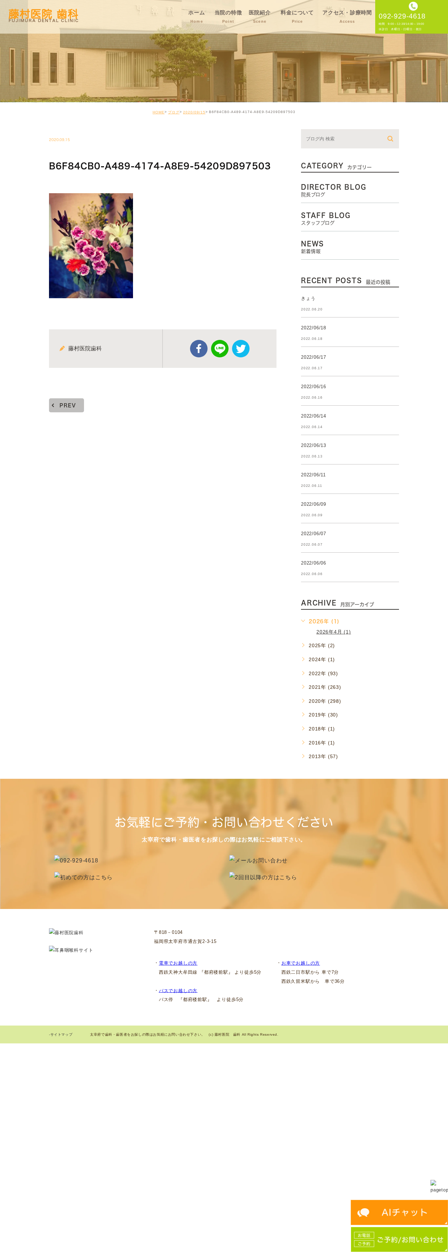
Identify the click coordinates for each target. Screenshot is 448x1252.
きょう (308, 298)
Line (220, 348)
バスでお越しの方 (178, 990)
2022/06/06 (313, 563)
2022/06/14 (313, 416)
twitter (241, 348)
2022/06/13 (313, 445)
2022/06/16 (313, 386)
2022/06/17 (313, 357)
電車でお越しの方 (178, 963)
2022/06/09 (313, 504)
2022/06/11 (313, 474)
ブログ (174, 112)
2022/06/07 (313, 533)
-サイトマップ (60, 1035)
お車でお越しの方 (300, 963)
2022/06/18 (313, 327)
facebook (199, 348)
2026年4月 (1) (333, 632)
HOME (158, 112)
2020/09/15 (194, 112)
